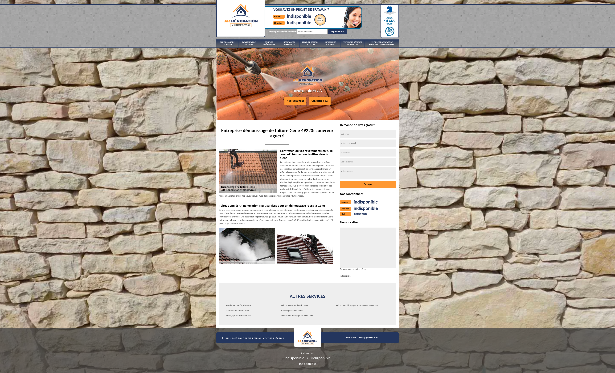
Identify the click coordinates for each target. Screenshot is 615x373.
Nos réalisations (295, 101)
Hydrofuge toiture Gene (292, 310)
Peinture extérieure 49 (269, 43)
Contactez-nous (320, 101)
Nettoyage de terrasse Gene (238, 316)
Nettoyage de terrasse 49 (289, 43)
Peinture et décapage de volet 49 (352, 43)
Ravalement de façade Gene (238, 305)
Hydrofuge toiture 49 (330, 43)
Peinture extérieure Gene (237, 310)
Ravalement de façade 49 (249, 43)
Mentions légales (273, 338)
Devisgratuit (320, 19)
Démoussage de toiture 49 (227, 43)
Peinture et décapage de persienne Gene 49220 (357, 305)
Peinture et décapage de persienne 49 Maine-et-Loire (381, 43)
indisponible (299, 16)
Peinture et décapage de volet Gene (297, 316)
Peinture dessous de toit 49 (310, 43)
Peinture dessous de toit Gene (294, 305)
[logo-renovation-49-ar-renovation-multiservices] (307, 337)
